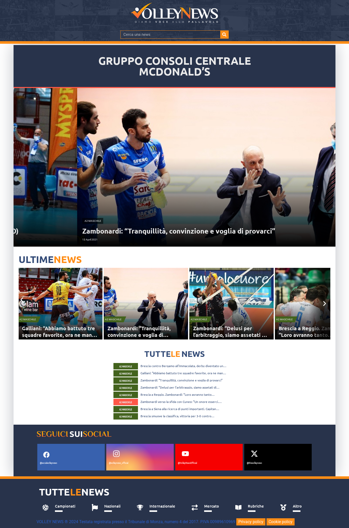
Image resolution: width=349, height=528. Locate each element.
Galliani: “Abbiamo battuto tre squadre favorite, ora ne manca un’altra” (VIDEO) (183, 373)
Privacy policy (250, 521)
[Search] (224, 34)
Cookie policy (281, 521)
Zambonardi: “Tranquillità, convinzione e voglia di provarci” (61, 335)
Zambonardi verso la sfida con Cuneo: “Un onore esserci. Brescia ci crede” (180, 401)
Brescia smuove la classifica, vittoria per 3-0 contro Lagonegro (176, 415)
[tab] (61, 507)
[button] (22, 299)
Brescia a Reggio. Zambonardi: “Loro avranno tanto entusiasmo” (237, 335)
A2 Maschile (35, 319)
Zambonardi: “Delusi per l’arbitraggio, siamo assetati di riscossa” (152, 335)
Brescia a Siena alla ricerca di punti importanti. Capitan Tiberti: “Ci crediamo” (178, 408)
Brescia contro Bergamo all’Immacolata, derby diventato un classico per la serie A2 (182, 365)
